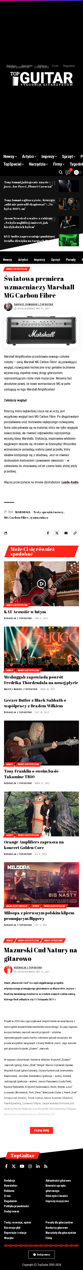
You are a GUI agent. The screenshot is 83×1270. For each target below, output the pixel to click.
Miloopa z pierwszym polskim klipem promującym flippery (39, 915)
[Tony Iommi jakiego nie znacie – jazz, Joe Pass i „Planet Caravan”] (69, 186)
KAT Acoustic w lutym (25, 611)
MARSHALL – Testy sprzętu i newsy (39, 512)
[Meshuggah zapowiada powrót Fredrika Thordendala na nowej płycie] (41, 649)
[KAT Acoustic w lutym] (41, 583)
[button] (61, 172)
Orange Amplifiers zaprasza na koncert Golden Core (34, 844)
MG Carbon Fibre (16, 517)
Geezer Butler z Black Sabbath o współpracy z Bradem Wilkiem (35, 703)
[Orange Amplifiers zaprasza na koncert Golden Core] (41, 813)
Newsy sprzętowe (53, 940)
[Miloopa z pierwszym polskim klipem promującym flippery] (41, 884)
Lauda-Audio (70, 482)
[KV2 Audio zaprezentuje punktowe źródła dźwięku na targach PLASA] (69, 240)
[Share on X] (57, 533)
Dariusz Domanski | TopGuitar (33, 304)
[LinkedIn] (38, 1166)
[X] (14, 1166)
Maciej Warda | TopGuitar (20, 689)
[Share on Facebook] (48, 533)
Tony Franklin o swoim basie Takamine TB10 (31, 773)
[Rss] (46, 1166)
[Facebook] (6, 1166)
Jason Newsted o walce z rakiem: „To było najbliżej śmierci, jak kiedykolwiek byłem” (28, 222)
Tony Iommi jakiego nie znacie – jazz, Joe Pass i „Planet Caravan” (28, 184)
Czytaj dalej (41, 1130)
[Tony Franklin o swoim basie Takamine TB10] (41, 743)
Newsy (9, 670)
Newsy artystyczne (16, 269)
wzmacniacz (39, 517)
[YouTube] (22, 1166)
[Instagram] (30, 1166)
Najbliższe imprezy (16, 906)
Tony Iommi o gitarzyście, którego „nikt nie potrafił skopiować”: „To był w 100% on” (29, 204)
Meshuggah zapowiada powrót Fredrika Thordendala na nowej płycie (41, 679)
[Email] (66, 533)
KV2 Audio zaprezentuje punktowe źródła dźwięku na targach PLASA (29, 238)
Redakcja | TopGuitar (18, 618)
